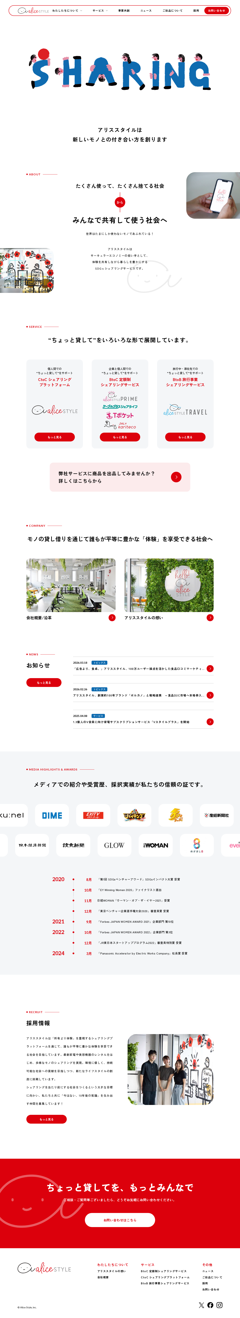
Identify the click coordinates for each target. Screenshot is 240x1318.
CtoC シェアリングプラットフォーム (165, 1277)
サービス (98, 10)
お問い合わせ (216, 10)
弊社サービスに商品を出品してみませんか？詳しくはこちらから (107, 477)
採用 (196, 10)
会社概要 (103, 1277)
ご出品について (173, 10)
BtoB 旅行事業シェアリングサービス (165, 1283)
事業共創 (124, 10)
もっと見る (55, 437)
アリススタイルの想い (111, 1271)
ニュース (146, 10)
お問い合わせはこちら (120, 1220)
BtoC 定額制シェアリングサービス (164, 1271)
